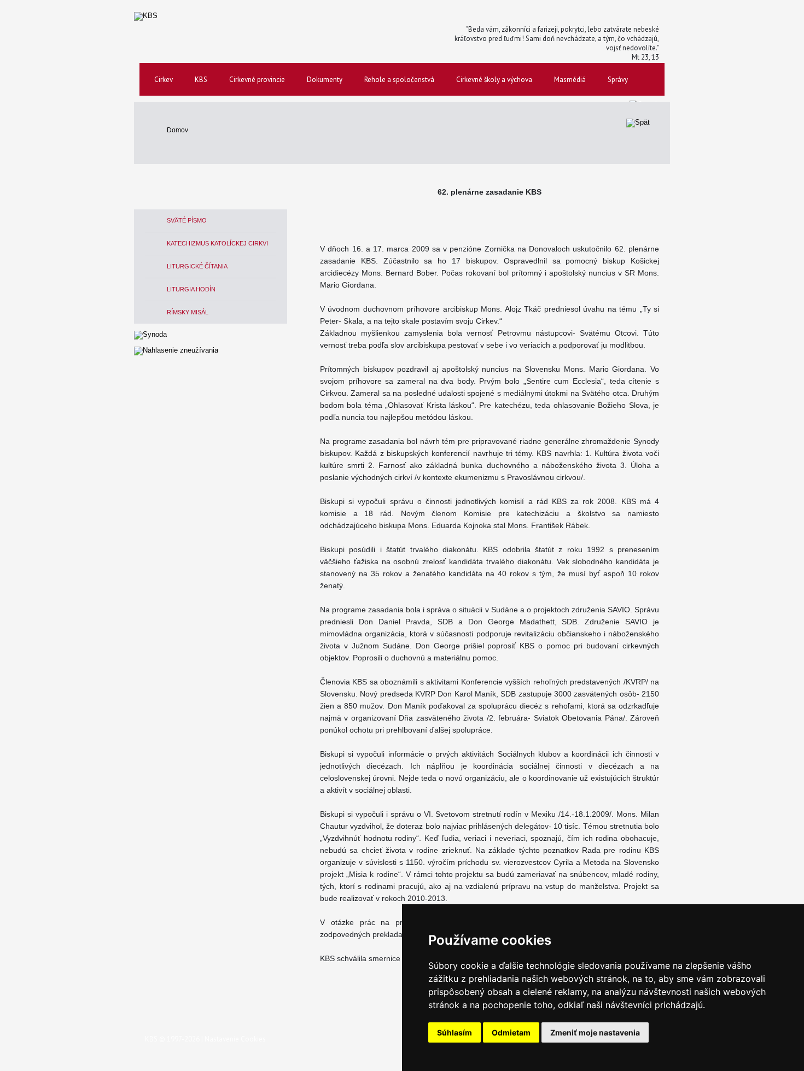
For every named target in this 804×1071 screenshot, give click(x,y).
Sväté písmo (187, 220)
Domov (177, 130)
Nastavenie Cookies (235, 1039)
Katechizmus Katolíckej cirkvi (217, 243)
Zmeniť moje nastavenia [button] (595, 1032)
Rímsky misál (187, 312)
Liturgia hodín (191, 289)
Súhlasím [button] (454, 1032)
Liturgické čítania (197, 266)
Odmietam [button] (511, 1032)
